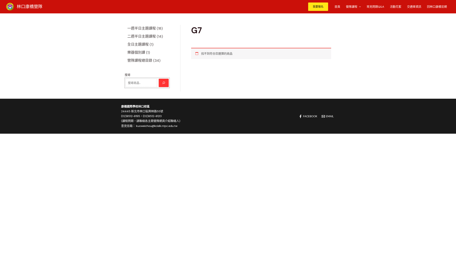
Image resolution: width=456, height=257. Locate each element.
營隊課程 (351, 7)
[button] (318, 6)
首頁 (337, 7)
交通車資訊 (414, 7)
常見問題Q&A (375, 7)
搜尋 (127, 75)
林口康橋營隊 (29, 6)
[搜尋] (164, 83)
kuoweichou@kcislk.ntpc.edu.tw (156, 126)
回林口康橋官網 (437, 7)
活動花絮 (395, 7)
